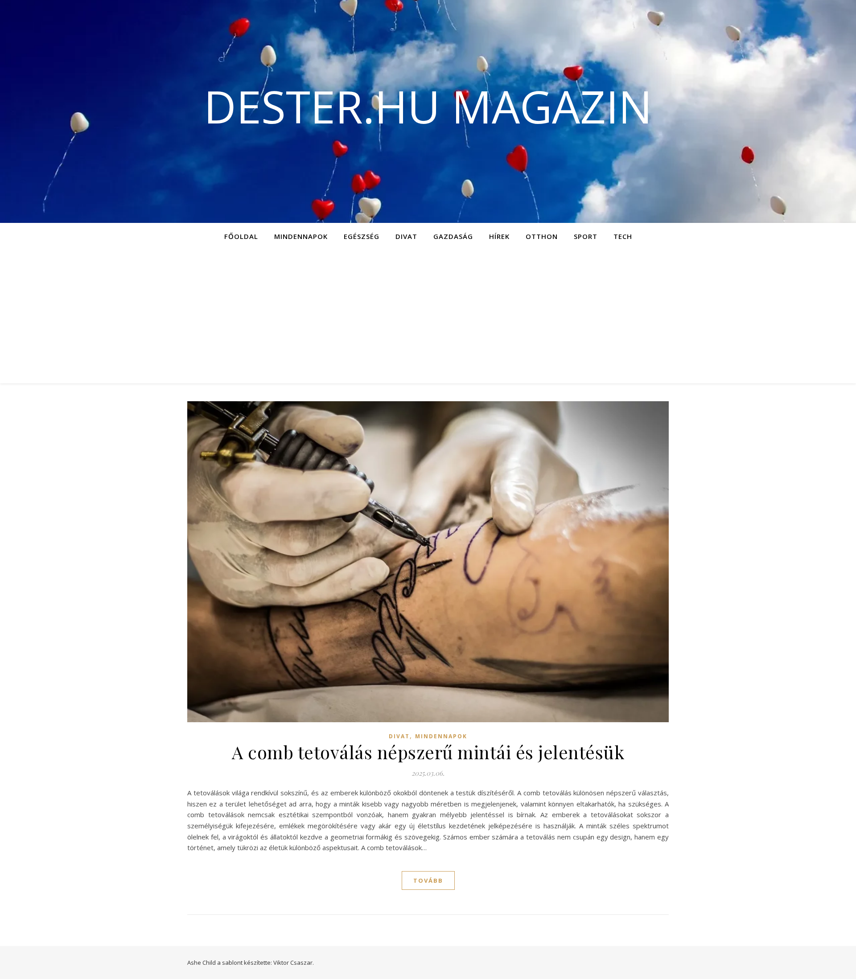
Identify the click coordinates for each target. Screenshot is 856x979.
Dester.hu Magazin (428, 106)
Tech (622, 236)
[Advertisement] (428, 316)
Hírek (499, 236)
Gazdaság (453, 236)
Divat (406, 236)
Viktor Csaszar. (293, 962)
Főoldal (241, 236)
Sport (585, 236)
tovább (428, 880)
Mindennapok (301, 236)
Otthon (542, 236)
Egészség (361, 236)
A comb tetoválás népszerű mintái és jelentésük (428, 752)
